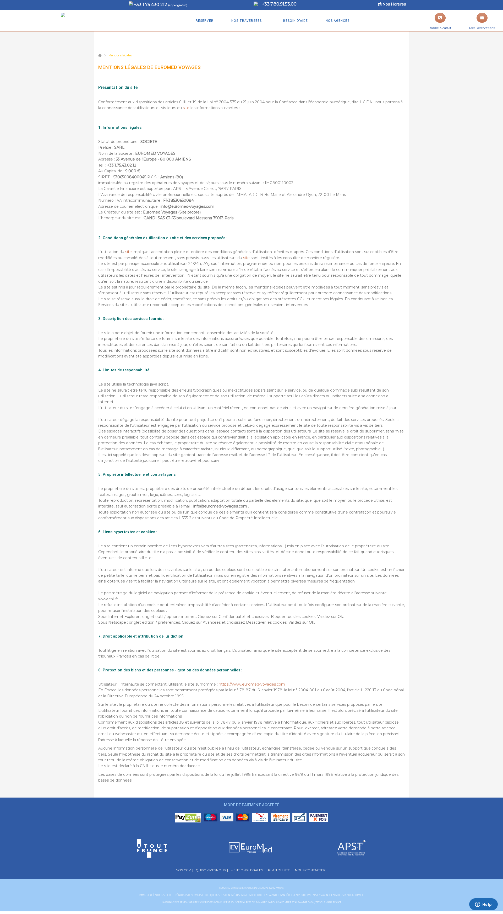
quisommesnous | (212, 870)
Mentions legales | (248, 870)
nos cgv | (184, 870)
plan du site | (280, 870)
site (186, 107)
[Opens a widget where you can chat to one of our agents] (483, 904)
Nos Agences (337, 21)
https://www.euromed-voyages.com (252, 684)
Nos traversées (246, 21)
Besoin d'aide (295, 21)
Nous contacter (311, 870)
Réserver (205, 21)
